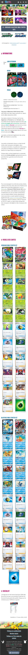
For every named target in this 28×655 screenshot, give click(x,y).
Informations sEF (14, 43)
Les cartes (22, 43)
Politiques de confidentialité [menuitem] (14, 631)
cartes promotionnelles (16, 197)
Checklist (14, 45)
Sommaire (15, 653)
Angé (12, 644)
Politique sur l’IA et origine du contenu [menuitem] (14, 637)
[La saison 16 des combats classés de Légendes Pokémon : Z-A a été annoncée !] (20, 20)
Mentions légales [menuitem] (14, 633)
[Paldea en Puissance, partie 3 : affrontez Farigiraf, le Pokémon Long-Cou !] (20, 13)
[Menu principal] (2, 2)
